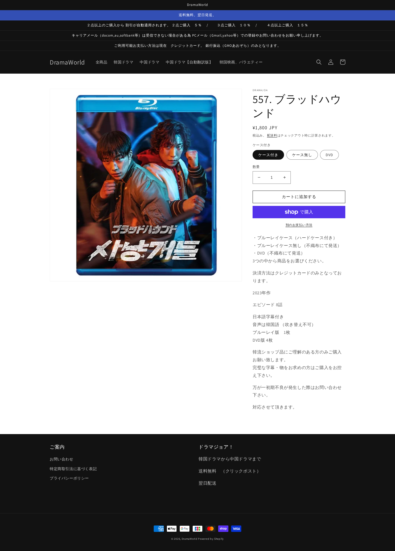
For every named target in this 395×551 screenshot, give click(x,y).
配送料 (272, 135)
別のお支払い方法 (299, 225)
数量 (256, 166)
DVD (329, 154)
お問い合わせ (61, 459)
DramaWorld (190, 539)
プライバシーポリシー (69, 478)
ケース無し (302, 154)
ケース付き (268, 154)
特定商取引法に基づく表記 (73, 468)
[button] (319, 62)
